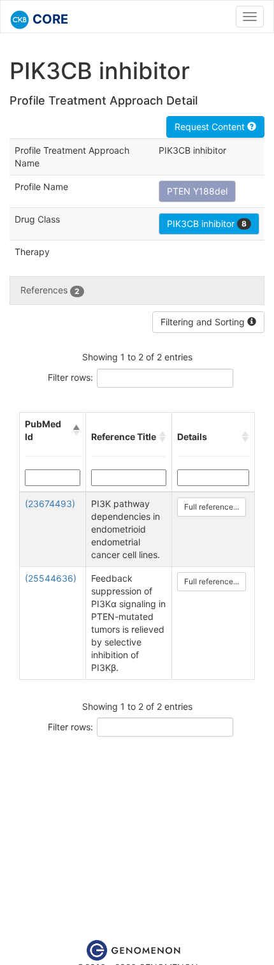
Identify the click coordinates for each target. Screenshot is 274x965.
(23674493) (50, 503)
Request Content (211, 126)
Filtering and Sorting (204, 321)
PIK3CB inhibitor (207, 223)
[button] (76, 430)
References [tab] (50, 289)
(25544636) (50, 578)
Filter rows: (70, 377)
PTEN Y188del (197, 191)
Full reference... (211, 507)
